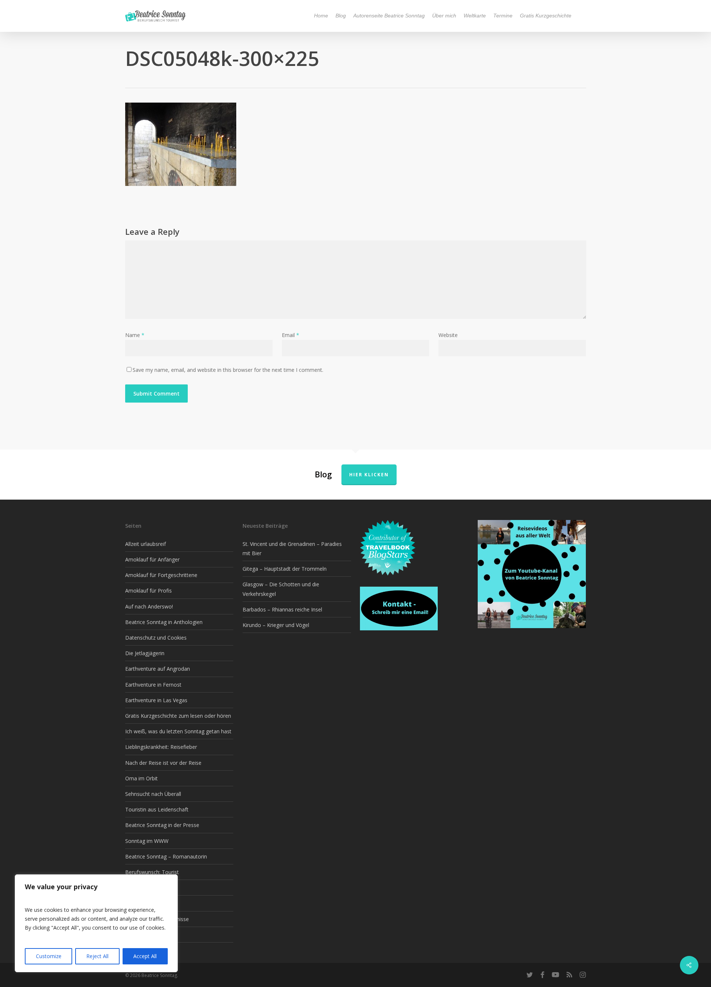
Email (290, 335)
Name (134, 335)
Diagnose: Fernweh (148, 887)
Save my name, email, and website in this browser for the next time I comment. (228, 369)
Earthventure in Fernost (153, 684)
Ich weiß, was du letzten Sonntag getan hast (178, 731)
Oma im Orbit (141, 778)
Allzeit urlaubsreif (145, 543)
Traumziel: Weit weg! (150, 903)
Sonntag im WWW (146, 840)
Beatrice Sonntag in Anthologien (164, 622)
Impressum (138, 934)
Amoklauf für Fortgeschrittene (161, 574)
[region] (96, 923)
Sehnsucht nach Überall (153, 793)
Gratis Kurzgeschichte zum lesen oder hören (178, 715)
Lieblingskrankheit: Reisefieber (161, 746)
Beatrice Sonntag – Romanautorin (166, 856)
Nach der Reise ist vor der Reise (163, 762)
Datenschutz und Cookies (156, 637)
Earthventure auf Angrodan (157, 668)
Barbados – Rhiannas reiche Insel (282, 609)
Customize (48, 956)
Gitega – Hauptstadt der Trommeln (285, 568)
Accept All (145, 956)
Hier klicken (369, 474)
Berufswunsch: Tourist (152, 872)
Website (448, 335)
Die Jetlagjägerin (144, 653)
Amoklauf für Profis (148, 590)
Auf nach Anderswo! (149, 606)
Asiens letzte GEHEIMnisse (157, 919)
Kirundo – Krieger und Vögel (276, 624)
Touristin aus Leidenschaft (156, 809)
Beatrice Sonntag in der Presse (162, 824)
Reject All (97, 956)
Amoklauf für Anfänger (152, 559)
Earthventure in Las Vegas (156, 700)
